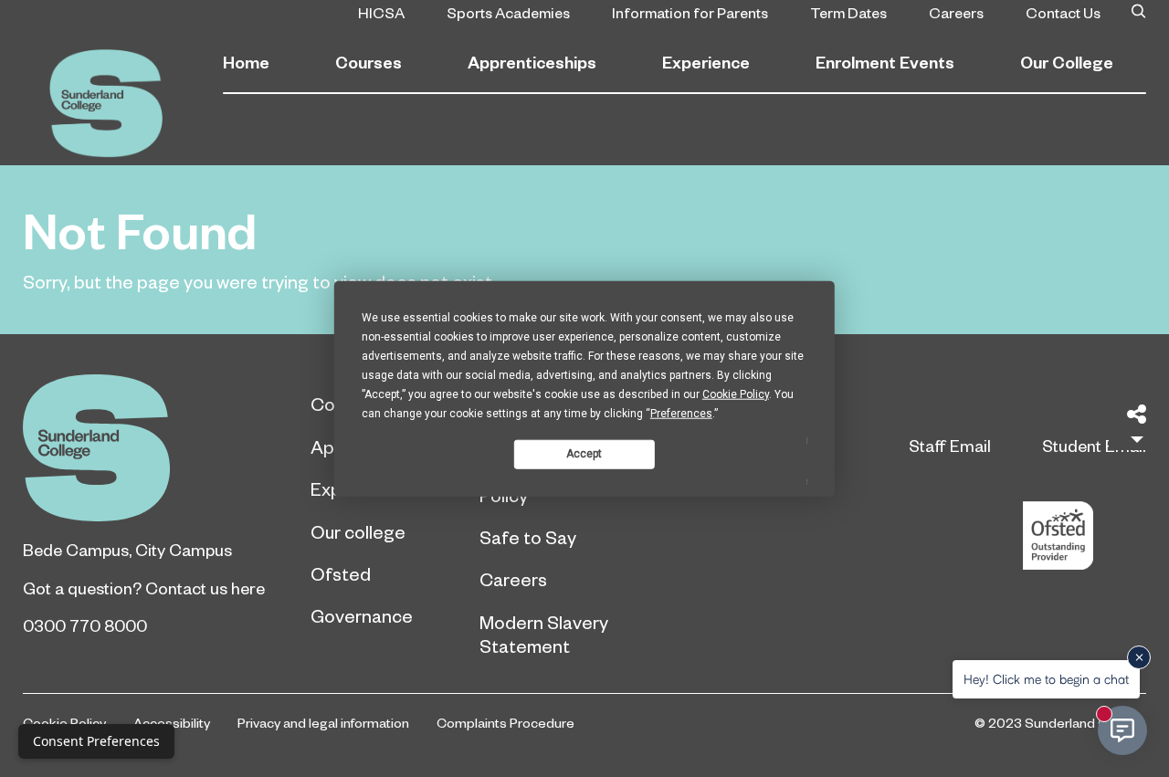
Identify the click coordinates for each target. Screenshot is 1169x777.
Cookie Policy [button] (735, 393)
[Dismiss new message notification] (1139, 657)
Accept (584, 453)
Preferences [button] (681, 412)
